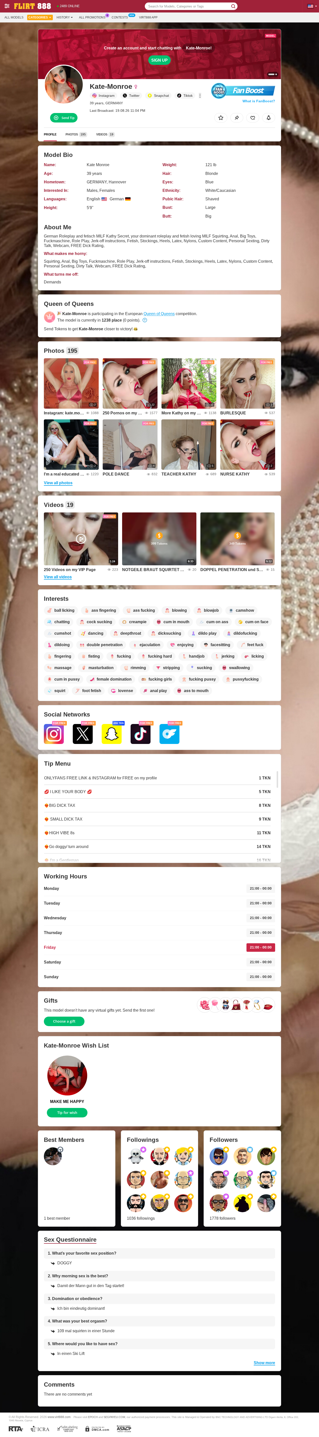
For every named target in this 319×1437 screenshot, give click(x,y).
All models (13, 17)
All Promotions (92, 17)
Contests (120, 17)
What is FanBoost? (258, 101)
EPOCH (93, 1417)
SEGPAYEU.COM (114, 1417)
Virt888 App (148, 17)
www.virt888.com (59, 1417)
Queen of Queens (159, 314)
